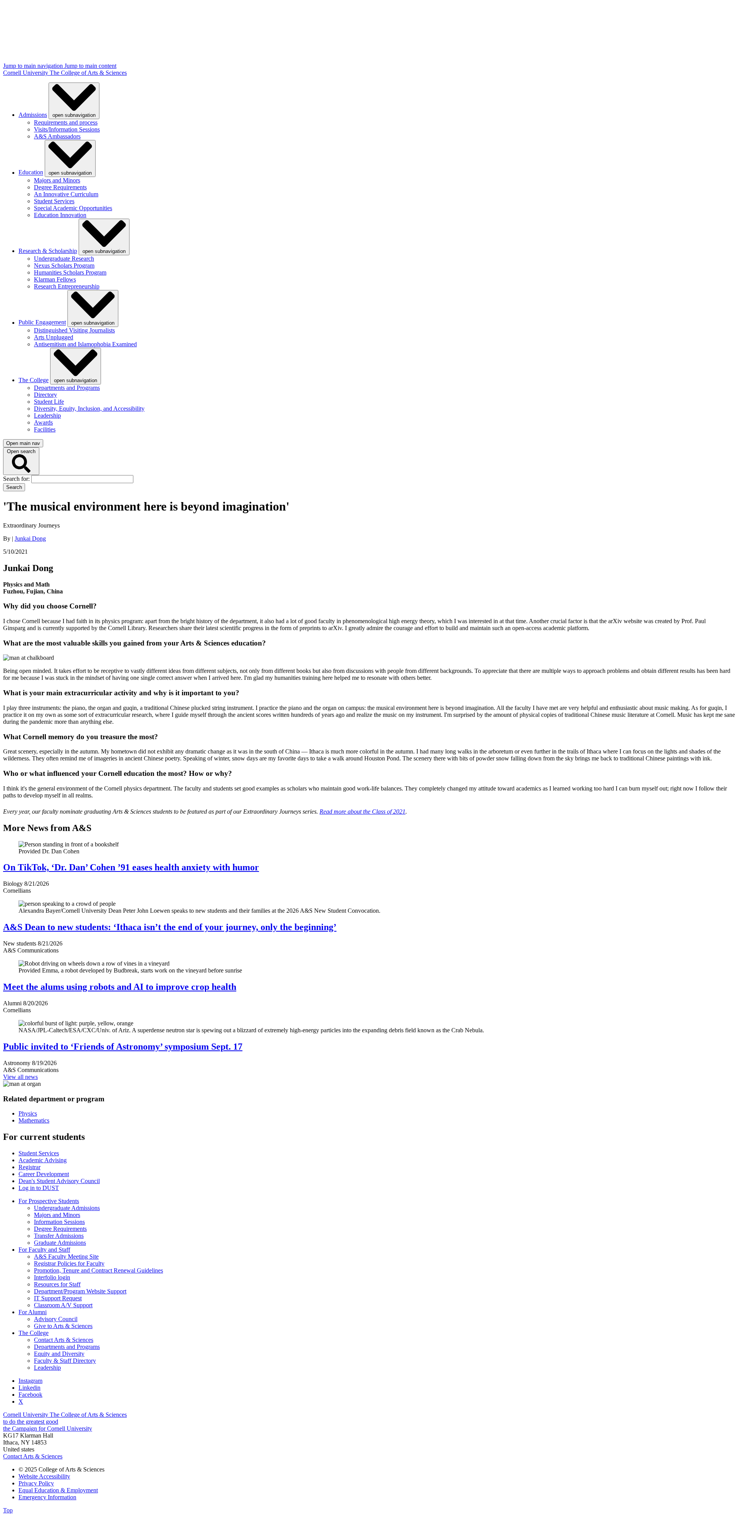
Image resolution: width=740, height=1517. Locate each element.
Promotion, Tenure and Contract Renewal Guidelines (98, 1270)
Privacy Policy (36, 1483)
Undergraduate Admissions (67, 1208)
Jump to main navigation (33, 65)
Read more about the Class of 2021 (362, 811)
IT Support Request (58, 1298)
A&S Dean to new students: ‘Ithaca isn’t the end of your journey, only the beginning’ (169, 927)
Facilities (45, 429)
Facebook (30, 1394)
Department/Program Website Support (80, 1291)
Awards (43, 422)
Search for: (17, 478)
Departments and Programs (67, 387)
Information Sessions (59, 1222)
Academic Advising (42, 1160)
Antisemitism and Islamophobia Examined (85, 344)
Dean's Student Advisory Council (59, 1181)
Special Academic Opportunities (73, 208)
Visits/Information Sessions (67, 129)
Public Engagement (42, 322)
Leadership (47, 415)
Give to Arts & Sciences (63, 1326)
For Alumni (32, 1312)
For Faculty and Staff (44, 1249)
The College (33, 380)
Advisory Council (55, 1319)
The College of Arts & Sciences (88, 72)
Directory (45, 394)
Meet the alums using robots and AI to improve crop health (119, 987)
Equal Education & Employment (58, 1490)
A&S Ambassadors (57, 136)
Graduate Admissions (60, 1242)
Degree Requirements (60, 187)
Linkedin (29, 1387)
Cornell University (26, 72)
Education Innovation (60, 215)
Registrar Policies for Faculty (69, 1263)
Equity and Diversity (59, 1353)
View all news (20, 1077)
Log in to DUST (38, 1188)
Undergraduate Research (64, 258)
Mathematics (33, 1120)
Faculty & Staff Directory (65, 1360)
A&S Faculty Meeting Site (66, 1256)
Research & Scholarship (47, 251)
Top (8, 1510)
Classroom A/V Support (63, 1305)
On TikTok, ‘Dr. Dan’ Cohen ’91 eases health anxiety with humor (131, 867)
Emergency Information (47, 1497)
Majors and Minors (57, 180)
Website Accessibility (44, 1476)
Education (30, 172)
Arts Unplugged (53, 337)
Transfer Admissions (59, 1235)
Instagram (30, 1380)
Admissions (32, 114)
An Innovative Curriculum (66, 194)
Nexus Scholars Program (64, 265)
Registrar (29, 1167)
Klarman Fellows (55, 279)
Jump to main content (90, 65)
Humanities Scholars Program (70, 272)
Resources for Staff (57, 1284)
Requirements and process (66, 122)
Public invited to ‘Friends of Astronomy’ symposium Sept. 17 (122, 1047)
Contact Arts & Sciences (63, 1340)
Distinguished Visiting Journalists (74, 330)
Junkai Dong (30, 538)
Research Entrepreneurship (66, 286)
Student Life (49, 401)
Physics (27, 1113)
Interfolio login (52, 1277)
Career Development (43, 1174)
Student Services (54, 201)
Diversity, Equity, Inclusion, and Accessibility (89, 408)
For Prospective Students (48, 1201)
